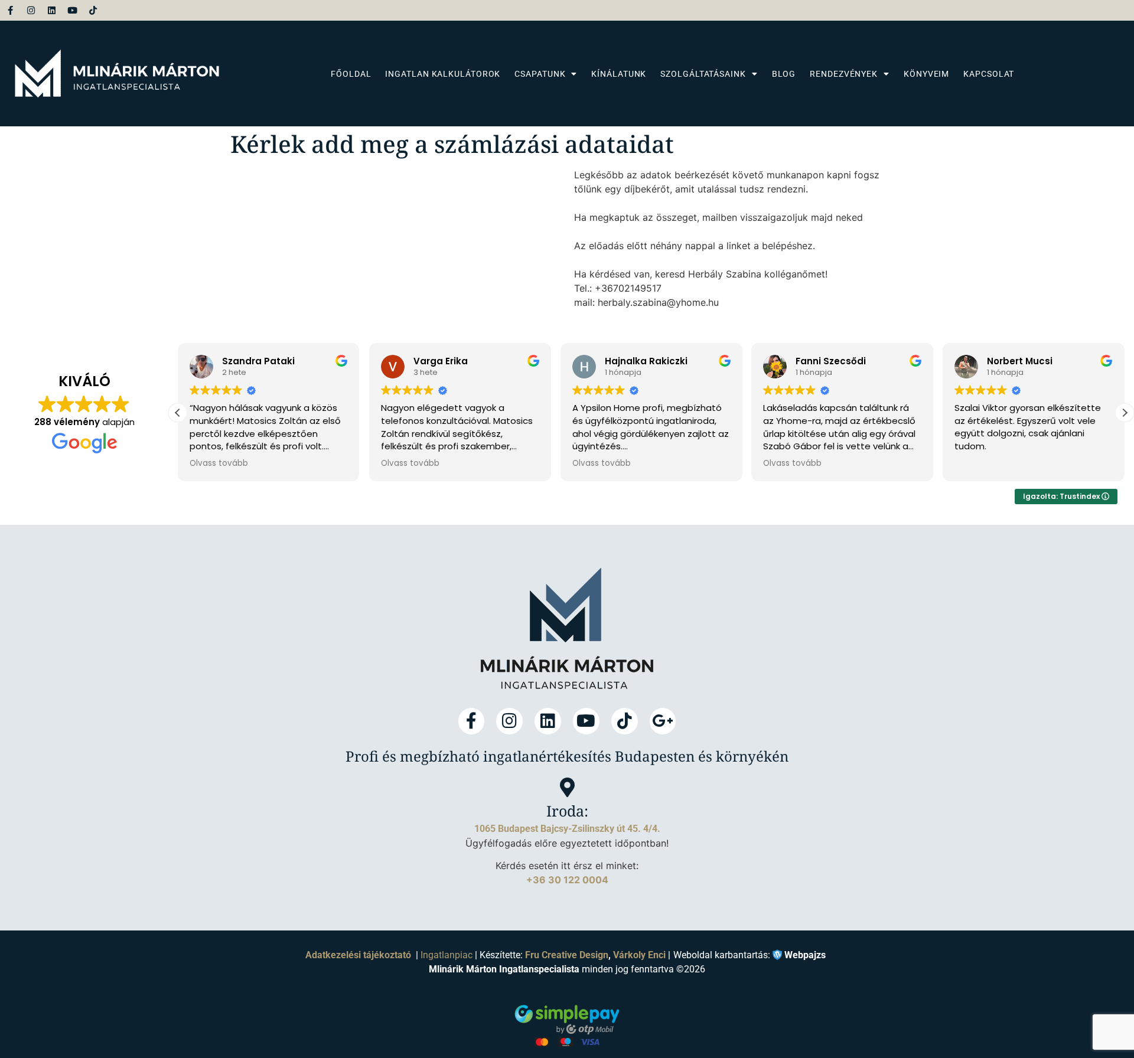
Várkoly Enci (639, 955)
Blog (784, 74)
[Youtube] (72, 10)
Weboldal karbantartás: (749, 954)
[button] (1124, 413)
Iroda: (567, 811)
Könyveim (926, 74)
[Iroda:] (567, 787)
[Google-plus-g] (663, 721)
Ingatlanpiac (446, 955)
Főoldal (351, 74)
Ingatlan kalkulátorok (442, 74)
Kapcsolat (988, 74)
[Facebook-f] (10, 10)
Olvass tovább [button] (219, 463)
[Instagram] (31, 10)
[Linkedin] (51, 10)
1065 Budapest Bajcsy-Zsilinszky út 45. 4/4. (567, 828)
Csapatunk (539, 74)
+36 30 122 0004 (567, 880)
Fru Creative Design (566, 955)
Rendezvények (844, 74)
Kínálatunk (618, 74)
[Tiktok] (93, 10)
